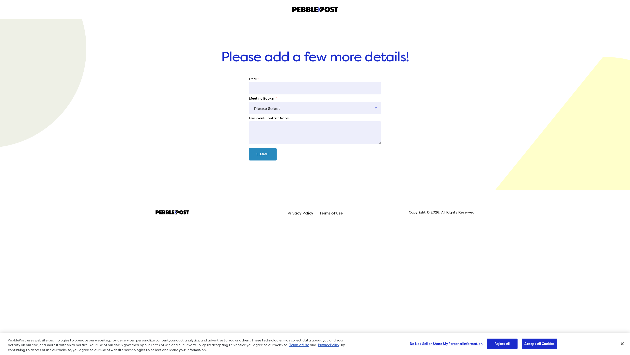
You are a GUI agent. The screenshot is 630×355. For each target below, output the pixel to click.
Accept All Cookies (539, 343)
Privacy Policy (300, 213)
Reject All (502, 343)
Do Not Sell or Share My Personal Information (446, 343)
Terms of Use (331, 213)
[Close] (622, 343)
